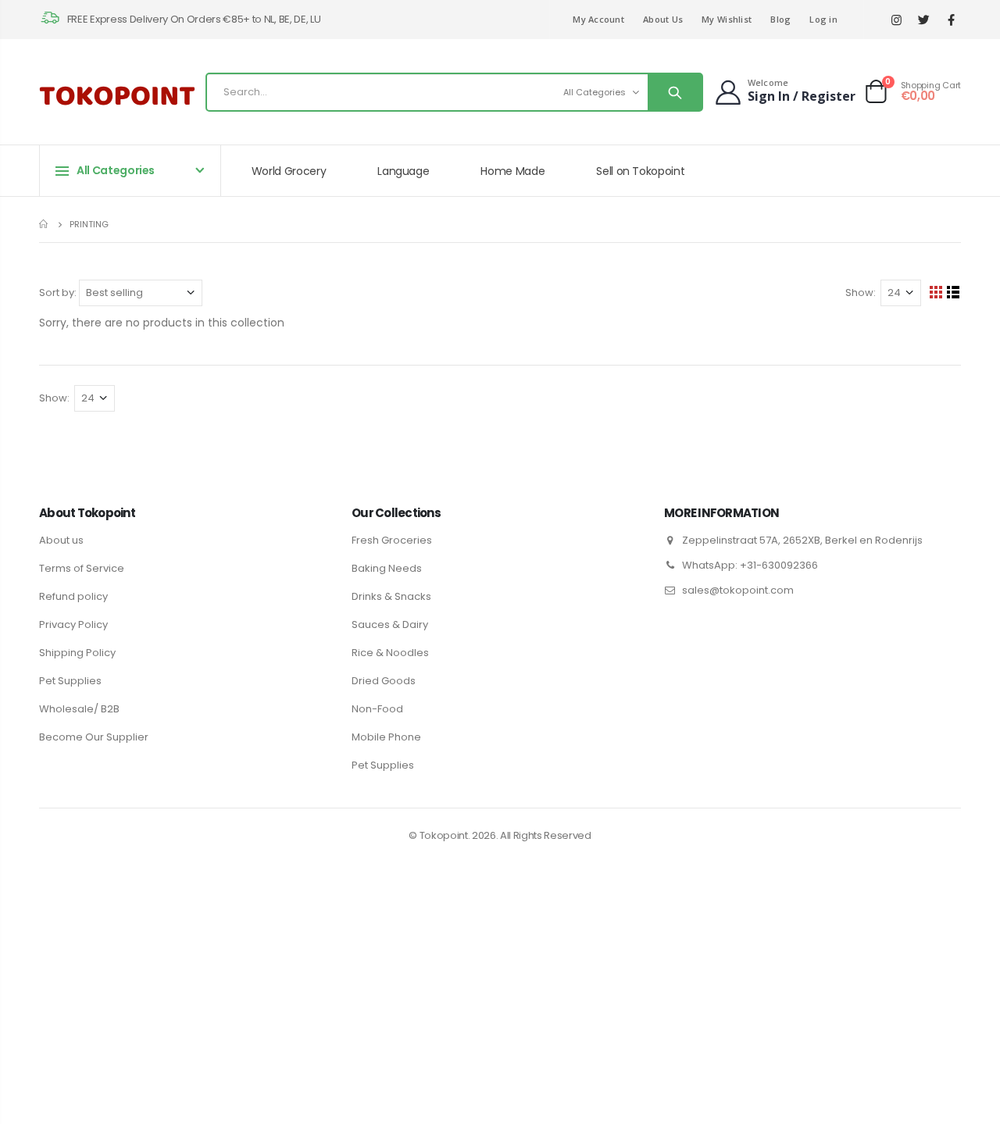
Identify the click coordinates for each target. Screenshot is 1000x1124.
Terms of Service (81, 568)
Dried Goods (384, 680)
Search (675, 92)
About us (61, 540)
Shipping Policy (77, 652)
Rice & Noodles (390, 652)
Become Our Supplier (93, 737)
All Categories (594, 92)
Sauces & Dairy (390, 624)
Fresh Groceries (392, 540)
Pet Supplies (70, 680)
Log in (823, 19)
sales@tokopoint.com (738, 590)
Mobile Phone (386, 737)
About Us (663, 19)
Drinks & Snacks (391, 596)
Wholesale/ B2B (79, 708)
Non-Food (377, 708)
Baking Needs (387, 568)
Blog (780, 19)
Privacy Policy (73, 624)
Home (45, 223)
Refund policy (73, 596)
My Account (598, 19)
